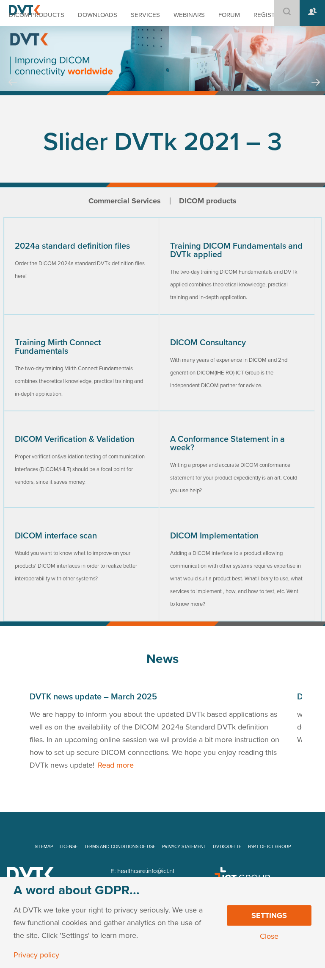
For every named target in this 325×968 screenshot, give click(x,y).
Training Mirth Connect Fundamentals (58, 347)
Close (269, 936)
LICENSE (68, 846)
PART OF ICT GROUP (269, 846)
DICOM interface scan (56, 536)
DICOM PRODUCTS (36, 14)
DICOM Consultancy (208, 343)
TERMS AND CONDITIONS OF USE (119, 846)
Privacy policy (36, 955)
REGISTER (268, 14)
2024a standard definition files (72, 246)
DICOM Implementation (214, 536)
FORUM (229, 14)
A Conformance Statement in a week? (227, 443)
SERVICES (145, 14)
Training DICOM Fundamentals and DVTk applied (236, 250)
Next (315, 90)
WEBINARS (189, 14)
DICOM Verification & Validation (74, 439)
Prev (12, 90)
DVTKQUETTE (227, 846)
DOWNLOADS (97, 14)
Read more (116, 765)
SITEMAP (44, 846)
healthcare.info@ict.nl (145, 871)
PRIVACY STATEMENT (184, 846)
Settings (269, 915)
